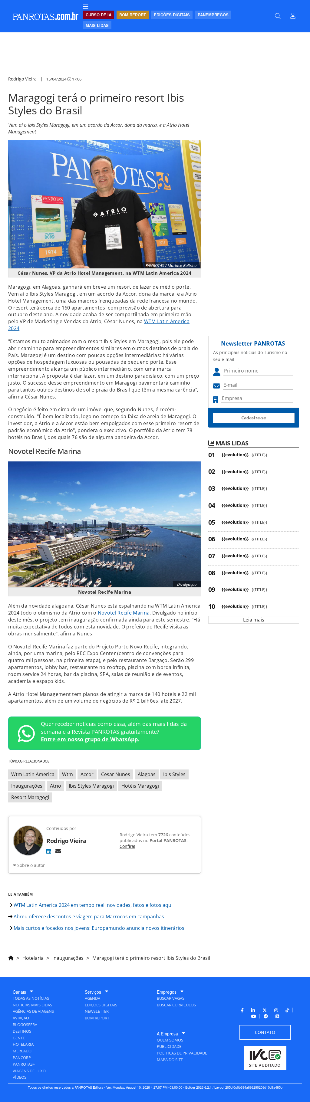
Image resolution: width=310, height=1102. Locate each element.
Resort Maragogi (30, 797)
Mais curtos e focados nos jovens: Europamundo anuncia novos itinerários (98, 928)
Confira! (127, 846)
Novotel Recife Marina (124, 612)
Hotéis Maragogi (140, 785)
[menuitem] (85, 7)
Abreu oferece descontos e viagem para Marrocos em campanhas (88, 916)
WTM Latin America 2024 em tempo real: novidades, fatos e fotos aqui (92, 905)
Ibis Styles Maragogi (91, 785)
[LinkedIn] (48, 851)
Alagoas (147, 774)
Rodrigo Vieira (22, 79)
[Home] (11, 957)
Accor (87, 774)
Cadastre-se (253, 418)
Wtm (67, 774)
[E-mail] (58, 851)
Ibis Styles (174, 774)
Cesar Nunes (115, 774)
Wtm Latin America (32, 774)
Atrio (55, 785)
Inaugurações (26, 785)
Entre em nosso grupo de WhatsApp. (90, 739)
